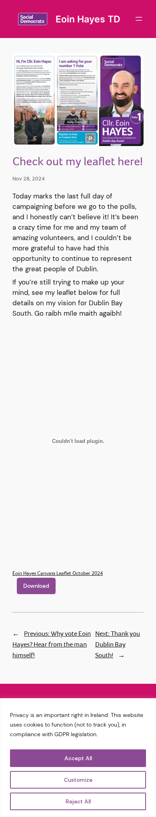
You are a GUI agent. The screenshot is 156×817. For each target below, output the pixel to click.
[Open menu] (139, 19)
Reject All (78, 801)
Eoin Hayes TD (88, 19)
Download (36, 585)
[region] (78, 757)
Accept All (78, 758)
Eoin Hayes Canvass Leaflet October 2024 (57, 573)
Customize (78, 779)
